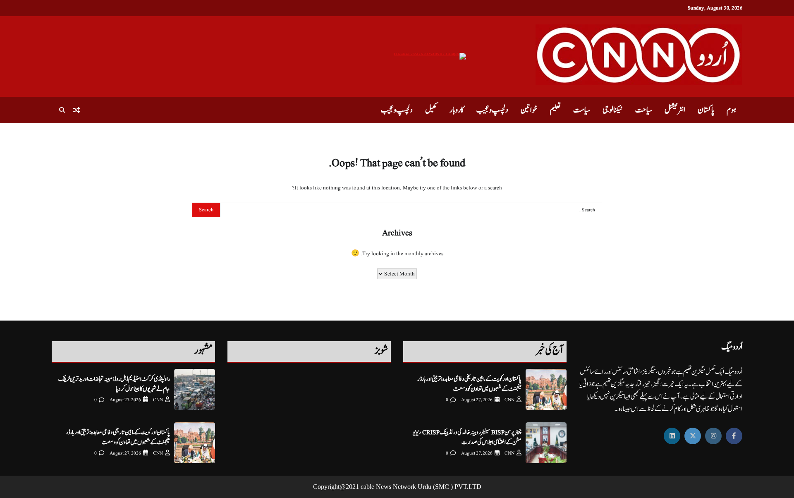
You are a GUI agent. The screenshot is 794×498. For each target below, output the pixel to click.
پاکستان (706, 110)
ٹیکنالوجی (613, 110)
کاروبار (457, 110)
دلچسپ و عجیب (492, 110)
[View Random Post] (76, 110)
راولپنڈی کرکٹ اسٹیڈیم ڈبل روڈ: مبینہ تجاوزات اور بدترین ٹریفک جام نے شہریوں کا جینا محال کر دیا (114, 384)
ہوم (731, 110)
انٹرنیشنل (675, 110)
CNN (509, 400)
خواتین (529, 110)
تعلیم (555, 110)
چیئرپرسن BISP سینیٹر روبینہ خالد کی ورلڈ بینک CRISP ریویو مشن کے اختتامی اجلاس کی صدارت (467, 437)
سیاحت (643, 110)
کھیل (431, 110)
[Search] (62, 110)
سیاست (581, 110)
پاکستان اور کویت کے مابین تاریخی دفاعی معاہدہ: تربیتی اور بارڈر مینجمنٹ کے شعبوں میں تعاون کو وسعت (469, 384)
